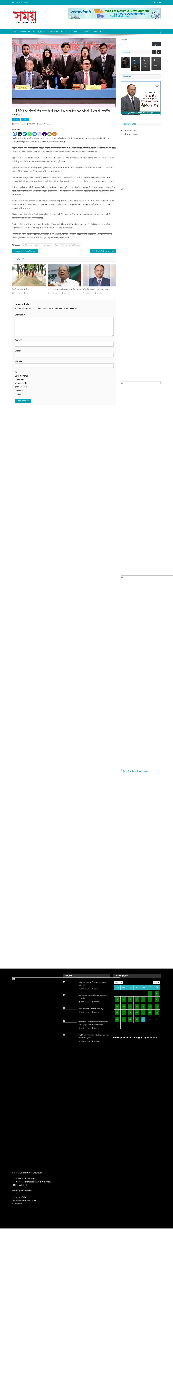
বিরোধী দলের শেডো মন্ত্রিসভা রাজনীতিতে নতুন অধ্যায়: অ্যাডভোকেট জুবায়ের (94, 1036)
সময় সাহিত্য (37, 31)
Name (18, 340)
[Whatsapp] (29, 134)
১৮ (124, 1012)
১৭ (117, 1012)
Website (18, 361)
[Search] (156, 44)
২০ (137, 1012)
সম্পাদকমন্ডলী (98, 31)
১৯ (130, 1012)
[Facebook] (15, 134)
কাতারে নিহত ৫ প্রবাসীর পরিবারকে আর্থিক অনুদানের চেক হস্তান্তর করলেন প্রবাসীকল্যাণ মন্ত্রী (93, 1023)
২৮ (143, 1019)
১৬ (157, 1006)
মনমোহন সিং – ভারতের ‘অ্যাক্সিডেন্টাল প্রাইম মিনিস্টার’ (27, 251)
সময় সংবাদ (32, 124)
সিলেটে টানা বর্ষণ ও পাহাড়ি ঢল (20, 289)
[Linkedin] (25, 134)
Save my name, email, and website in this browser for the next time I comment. (22, 385)
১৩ (137, 1006)
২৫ (124, 1019)
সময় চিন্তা (51, 31)
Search (124, 40)
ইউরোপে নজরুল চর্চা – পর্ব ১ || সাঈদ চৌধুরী (91, 1009)
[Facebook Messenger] (34, 134)
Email (18, 351)
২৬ (130, 1019)
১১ (124, 1006)
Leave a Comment (45, 124)
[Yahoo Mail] (44, 134)
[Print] (54, 134)
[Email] (49, 134)
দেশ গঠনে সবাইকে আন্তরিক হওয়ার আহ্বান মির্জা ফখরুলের (64, 289)
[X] (20, 134)
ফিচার (76, 31)
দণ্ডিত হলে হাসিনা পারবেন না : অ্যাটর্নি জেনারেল (67, 245)
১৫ (150, 1006)
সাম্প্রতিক (24, 119)
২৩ (157, 1012)
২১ (143, 1012)
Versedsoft (152, 1037)
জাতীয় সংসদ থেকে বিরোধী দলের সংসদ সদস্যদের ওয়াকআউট (92, 983)
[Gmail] (39, 134)
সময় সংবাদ (23, 31)
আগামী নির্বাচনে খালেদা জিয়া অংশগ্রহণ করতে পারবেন (36, 245)
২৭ (137, 1019)
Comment (20, 315)
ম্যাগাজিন (87, 31)
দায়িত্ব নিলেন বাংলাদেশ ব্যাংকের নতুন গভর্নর (95, 289)
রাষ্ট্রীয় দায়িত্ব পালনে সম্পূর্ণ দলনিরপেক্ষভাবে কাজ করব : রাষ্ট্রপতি (94, 996)
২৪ (117, 1019)
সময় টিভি (64, 31)
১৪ (143, 1006)
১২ (130, 1006)
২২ (150, 1012)
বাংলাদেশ (16, 119)
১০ (117, 1006)
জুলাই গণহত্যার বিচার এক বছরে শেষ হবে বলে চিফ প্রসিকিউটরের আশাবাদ (104, 251)
